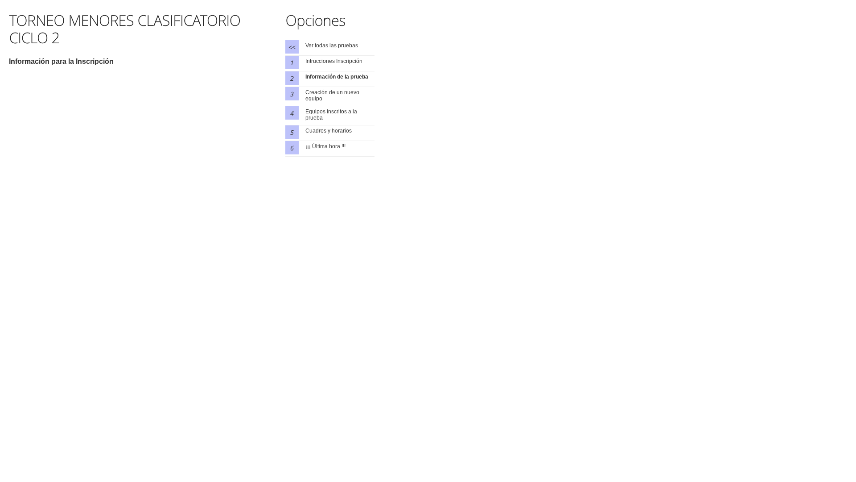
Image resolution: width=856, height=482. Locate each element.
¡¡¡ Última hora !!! (325, 146)
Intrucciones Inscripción (333, 61)
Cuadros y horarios (328, 131)
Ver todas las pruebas (331, 45)
